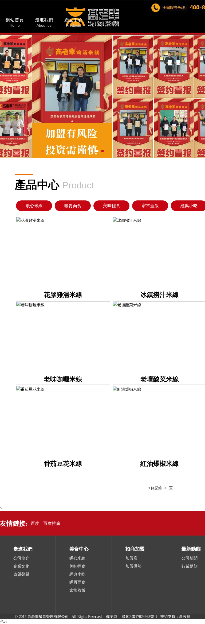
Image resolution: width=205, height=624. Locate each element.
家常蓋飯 (150, 205)
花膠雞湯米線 (63, 294)
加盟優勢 (133, 566)
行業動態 (190, 566)
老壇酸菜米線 (159, 379)
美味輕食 (111, 205)
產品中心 (73, 22)
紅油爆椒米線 (159, 463)
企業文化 (21, 566)
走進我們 (44, 22)
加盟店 (131, 558)
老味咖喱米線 (63, 379)
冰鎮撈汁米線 (159, 294)
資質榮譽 (21, 574)
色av (3, 621)
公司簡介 (21, 558)
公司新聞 (190, 558)
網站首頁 (15, 22)
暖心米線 (34, 205)
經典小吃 (189, 205)
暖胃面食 (72, 205)
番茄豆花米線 (63, 463)
